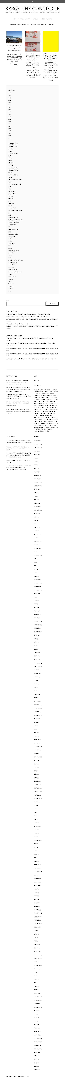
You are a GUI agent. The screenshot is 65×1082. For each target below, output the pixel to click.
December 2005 (38, 1038)
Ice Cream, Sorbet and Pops (15, 210)
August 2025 (37, 454)
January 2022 (37, 506)
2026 (9, 93)
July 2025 (36, 458)
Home (14, 19)
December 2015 (38, 621)
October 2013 (37, 711)
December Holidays (13, 175)
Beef (9, 156)
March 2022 (37, 503)
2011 (9, 124)
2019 (9, 107)
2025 (9, 95)
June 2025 (36, 461)
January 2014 (37, 701)
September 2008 (38, 923)
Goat (9, 201)
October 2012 (37, 753)
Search (8, 300)
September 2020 (38, 548)
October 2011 (37, 795)
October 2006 (37, 1003)
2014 (9, 116)
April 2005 (36, 1066)
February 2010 (37, 864)
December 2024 (38, 482)
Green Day (11, 203)
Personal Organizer (50, 53)
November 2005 (38, 1042)
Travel (14, 47)
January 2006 (37, 1035)
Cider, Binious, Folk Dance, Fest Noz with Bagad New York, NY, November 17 (37, 358)
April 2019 (36, 565)
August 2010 (37, 843)
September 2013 (38, 715)
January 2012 (37, 784)
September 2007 (38, 965)
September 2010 (38, 840)
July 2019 (36, 558)
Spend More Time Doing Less (15, 260)
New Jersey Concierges (38, 25)
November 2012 (38, 750)
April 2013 (36, 732)
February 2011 (37, 823)
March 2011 (37, 819)
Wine (9, 291)
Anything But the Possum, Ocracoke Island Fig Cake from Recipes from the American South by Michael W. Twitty (18, 455)
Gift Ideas (10, 196)
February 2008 (37, 948)
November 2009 (38, 875)
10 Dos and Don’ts (25, 19)
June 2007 (36, 975)
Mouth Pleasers (12, 224)
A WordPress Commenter (12, 338)
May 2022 (36, 496)
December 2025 (38, 444)
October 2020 (37, 545)
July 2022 (36, 492)
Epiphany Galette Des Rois (14, 184)
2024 (9, 98)
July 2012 (36, 763)
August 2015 (37, 635)
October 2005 (37, 1045)
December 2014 (38, 663)
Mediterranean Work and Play (15, 220)
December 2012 (38, 746)
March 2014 (37, 694)
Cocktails (10, 165)
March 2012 (37, 777)
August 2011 (37, 802)
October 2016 (37, 586)
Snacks (10, 255)
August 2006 (37, 1010)
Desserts (10, 177)
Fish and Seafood (12, 191)
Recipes (35, 19)
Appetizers (11, 149)
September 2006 (38, 1007)
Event (9, 186)
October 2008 (37, 920)
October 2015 (37, 628)
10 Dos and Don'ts (12, 146)
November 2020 (38, 541)
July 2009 (36, 889)
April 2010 (36, 857)
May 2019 (36, 562)
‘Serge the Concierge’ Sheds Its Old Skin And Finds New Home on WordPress (17, 382)
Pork (9, 239)
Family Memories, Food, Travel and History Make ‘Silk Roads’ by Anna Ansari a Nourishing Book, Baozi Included (18, 467)
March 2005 (37, 1069)
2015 (9, 114)
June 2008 (36, 934)
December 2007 (38, 955)
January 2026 (37, 440)
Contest (10, 172)
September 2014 (38, 673)
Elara (7, 1076)
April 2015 (36, 649)
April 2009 (36, 899)
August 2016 (37, 593)
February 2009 (37, 906)
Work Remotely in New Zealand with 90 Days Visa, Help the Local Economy (14, 59)
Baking (10, 151)
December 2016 (38, 583)
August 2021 (37, 513)
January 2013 (37, 743)
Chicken (10, 160)
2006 (9, 135)
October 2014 (37, 670)
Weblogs (37, 56)
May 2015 (36, 645)
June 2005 (36, 1059)
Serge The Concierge (32, 8)
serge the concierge (11, 343)
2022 (9, 100)
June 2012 (36, 767)
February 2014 (37, 697)
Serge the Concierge (14, 50)
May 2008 (36, 937)
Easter (10, 182)
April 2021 (36, 524)
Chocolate (11, 163)
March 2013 (37, 736)
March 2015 (37, 652)
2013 (9, 119)
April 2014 (36, 690)
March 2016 (37, 611)
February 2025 (37, 475)
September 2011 (38, 798)
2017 (9, 109)
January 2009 (37, 909)
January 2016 (37, 617)
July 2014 (36, 680)
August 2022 (37, 489)
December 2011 (38, 788)
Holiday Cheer (12, 208)
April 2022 (36, 499)
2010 (9, 126)
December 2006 (38, 996)
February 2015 (37, 656)
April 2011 (36, 816)
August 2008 (37, 927)
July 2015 (36, 638)
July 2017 (36, 569)
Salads (10, 248)
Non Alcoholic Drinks (13, 229)
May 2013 (36, 729)
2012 (9, 121)
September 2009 (38, 882)
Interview (10, 213)
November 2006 (38, 1000)
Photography (11, 236)
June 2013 (36, 725)
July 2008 (36, 930)
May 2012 (36, 770)
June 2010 (36, 850)
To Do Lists (27, 56)
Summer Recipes (12, 262)
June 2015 (36, 642)
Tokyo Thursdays (46, 19)
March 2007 (37, 986)
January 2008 (37, 951)
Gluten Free (11, 198)
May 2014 (36, 687)
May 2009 (36, 896)
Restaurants (11, 243)
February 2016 (37, 614)
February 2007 (37, 989)
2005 (9, 138)
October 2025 (37, 451)
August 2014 (37, 677)
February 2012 (37, 781)
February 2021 (37, 531)
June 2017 (36, 572)
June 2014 (36, 684)
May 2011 (36, 812)
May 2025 (36, 465)
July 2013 (36, 722)
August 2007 (37, 969)
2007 (9, 133)
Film (9, 189)
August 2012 (37, 760)
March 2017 (37, 576)
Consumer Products (13, 170)
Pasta (9, 231)
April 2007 (36, 982)
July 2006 (36, 1014)
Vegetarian (11, 284)
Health (44, 53)
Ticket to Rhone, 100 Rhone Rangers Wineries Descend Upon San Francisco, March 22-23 (18, 389)
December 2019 (38, 555)
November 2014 (38, 666)
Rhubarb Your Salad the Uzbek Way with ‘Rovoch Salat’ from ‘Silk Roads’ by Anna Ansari (28, 316)
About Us (52, 25)
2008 (9, 131)
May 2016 (36, 604)
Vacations (10, 279)
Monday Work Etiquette (12, 45)
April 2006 (36, 1024)
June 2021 (36, 517)
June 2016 (36, 600)
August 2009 (37, 885)
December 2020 (38, 538)
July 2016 (36, 597)
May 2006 (36, 1021)
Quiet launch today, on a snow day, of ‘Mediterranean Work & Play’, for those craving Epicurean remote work (50, 71)
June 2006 (36, 1017)
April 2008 (36, 941)
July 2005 (36, 1055)
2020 (9, 105)
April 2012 (36, 774)
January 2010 (37, 868)
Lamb (9, 215)
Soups (10, 258)
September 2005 (38, 1048)
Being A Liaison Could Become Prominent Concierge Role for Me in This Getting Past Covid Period (32, 70)
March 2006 (37, 1028)
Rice (9, 246)
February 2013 (37, 739)
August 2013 (37, 718)
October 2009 (37, 878)
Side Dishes (11, 253)
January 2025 (37, 478)
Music (9, 227)
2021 (9, 102)
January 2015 (37, 659)
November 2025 (38, 447)
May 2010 (36, 854)
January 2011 (37, 826)
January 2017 (37, 579)
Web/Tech (32, 56)
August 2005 (37, 1052)
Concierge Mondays (30, 53)
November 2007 (38, 958)
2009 (9, 128)
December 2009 (38, 871)
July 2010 (36, 847)
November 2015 (38, 624)
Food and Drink (12, 194)
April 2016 (36, 607)
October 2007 (37, 962)
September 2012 (38, 757)
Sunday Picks (11, 265)
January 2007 (37, 993)
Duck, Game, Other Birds (14, 179)
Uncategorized (12, 276)
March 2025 (37, 472)
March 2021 (37, 527)
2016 (9, 112)
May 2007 (36, 979)
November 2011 (38, 791)
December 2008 (38, 913)
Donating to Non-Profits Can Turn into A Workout (18, 324)
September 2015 (38, 631)
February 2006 (37, 1031)
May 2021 (36, 520)
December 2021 (38, 510)
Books (10, 158)
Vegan (9, 281)
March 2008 (37, 944)
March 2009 (37, 902)
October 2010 (37, 836)
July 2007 (36, 972)
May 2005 (36, 1062)
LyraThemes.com (25, 1076)
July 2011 (36, 805)
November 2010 (38, 833)
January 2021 (37, 534)
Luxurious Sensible (13, 217)
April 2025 (36, 468)
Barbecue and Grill (13, 153)
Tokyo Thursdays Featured (15, 272)
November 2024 (38, 485)
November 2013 (38, 708)
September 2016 (38, 590)
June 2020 (36, 551)
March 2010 (37, 861)
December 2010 (38, 829)
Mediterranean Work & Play (19, 25)
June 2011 (36, 809)
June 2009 (36, 892)
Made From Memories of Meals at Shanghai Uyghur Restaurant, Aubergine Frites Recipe (28, 314)
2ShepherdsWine (10, 348)
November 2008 (38, 916)
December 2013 (38, 704)
